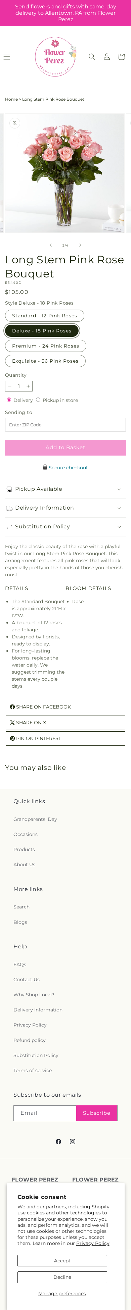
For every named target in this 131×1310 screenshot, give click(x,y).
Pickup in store (60, 400)
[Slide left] (50, 245)
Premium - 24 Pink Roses (45, 346)
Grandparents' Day (35, 819)
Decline (62, 1277)
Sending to (28, 412)
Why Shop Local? (33, 995)
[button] (92, 56)
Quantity (16, 375)
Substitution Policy (35, 1055)
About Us (24, 864)
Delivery (23, 400)
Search (21, 907)
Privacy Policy (93, 1243)
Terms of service (32, 1070)
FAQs (19, 964)
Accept (62, 1261)
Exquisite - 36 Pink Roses (45, 361)
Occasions (25, 834)
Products (24, 849)
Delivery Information (37, 1010)
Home (11, 99)
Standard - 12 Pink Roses (44, 316)
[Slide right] (80, 245)
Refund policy (29, 1040)
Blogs (20, 922)
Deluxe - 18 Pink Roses (42, 331)
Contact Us (26, 980)
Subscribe (97, 1113)
